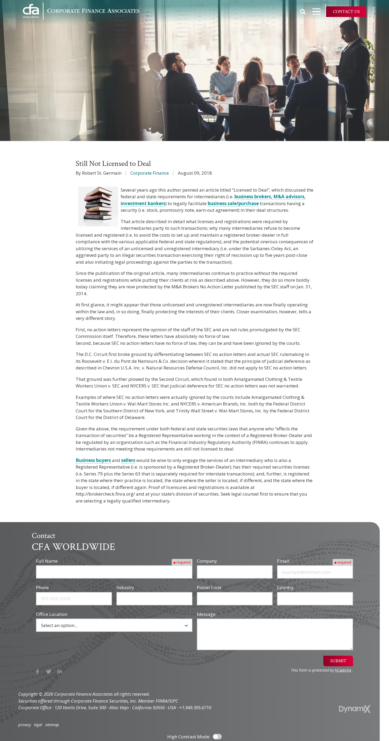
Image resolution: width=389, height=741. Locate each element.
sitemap (52, 724)
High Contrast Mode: (188, 737)
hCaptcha (343, 670)
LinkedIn (60, 671)
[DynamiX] (355, 709)
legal (38, 724)
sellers (128, 460)
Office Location (51, 614)
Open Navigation (316, 12)
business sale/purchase (233, 203)
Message (206, 614)
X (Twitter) (49, 671)
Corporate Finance (149, 173)
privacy (24, 724)
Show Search (302, 11)
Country (285, 587)
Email (283, 561)
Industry (125, 587)
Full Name (47, 561)
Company (207, 561)
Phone (42, 587)
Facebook (37, 671)
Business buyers (93, 460)
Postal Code (209, 587)
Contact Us (346, 12)
